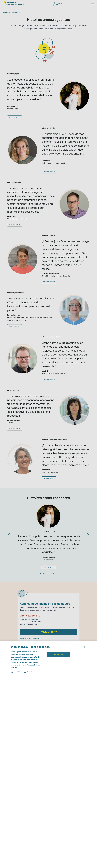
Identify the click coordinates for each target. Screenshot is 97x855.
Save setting (58, 654)
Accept (17, 672)
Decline (30, 672)
